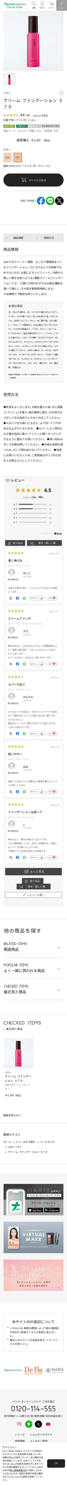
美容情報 (20, 1441)
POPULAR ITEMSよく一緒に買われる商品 (24, 968)
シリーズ (20, 1435)
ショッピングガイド (41, 1435)
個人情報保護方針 (18, 1470)
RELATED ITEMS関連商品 (15, 947)
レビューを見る (40, 115)
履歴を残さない (12, 1115)
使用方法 (49, 238)
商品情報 (18, 238)
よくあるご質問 (38, 1441)
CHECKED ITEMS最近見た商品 (16, 989)
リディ (8, 1073)
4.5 (47, 490)
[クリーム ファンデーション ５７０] (18, 1053)
